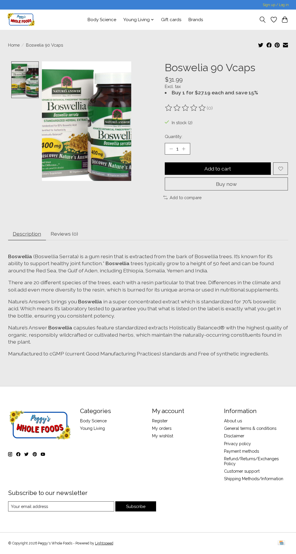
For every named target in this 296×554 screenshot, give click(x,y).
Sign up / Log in (276, 5)
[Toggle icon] (262, 19)
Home (14, 45)
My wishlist (162, 435)
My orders (161, 428)
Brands (195, 19)
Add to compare (185, 197)
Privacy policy (237, 443)
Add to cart (217, 169)
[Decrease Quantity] (171, 149)
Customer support (242, 471)
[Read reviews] (186, 108)
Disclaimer (234, 435)
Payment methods (241, 451)
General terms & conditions (250, 428)
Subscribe (135, 506)
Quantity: (173, 136)
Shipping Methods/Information (253, 478)
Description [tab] (27, 234)
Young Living (92, 428)
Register (160, 420)
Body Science (102, 19)
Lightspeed (104, 543)
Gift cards (171, 19)
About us (233, 420)
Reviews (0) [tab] (64, 234)
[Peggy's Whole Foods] (21, 19)
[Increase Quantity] (184, 149)
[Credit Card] (281, 543)
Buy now (226, 184)
